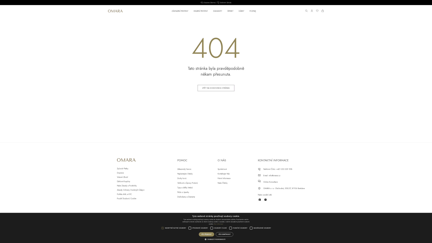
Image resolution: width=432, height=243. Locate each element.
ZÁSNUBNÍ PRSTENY (180, 11)
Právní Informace (224, 178)
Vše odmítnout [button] (224, 234)
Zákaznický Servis (184, 169)
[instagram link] (265, 199)
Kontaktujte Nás (224, 173)
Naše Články (222, 183)
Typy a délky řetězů (185, 187)
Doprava (120, 173)
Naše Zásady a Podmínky (127, 185)
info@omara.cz (274, 175)
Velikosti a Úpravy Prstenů (187, 183)
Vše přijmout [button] (206, 234)
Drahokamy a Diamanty (186, 197)
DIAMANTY (217, 11)
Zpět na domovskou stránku (216, 88)
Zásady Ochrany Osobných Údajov (130, 190)
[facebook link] (260, 199)
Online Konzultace (270, 182)
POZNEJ (253, 11)
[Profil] (311, 11)
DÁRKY (241, 11)
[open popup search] (306, 11)
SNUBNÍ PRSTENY (201, 11)
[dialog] (216, 228)
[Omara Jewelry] (115, 11)
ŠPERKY (230, 11)
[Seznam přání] (317, 11)
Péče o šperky (183, 192)
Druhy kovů (182, 178)
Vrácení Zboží (122, 177)
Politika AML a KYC (124, 194)
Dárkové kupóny (123, 181)
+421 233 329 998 (284, 169)
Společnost (222, 169)
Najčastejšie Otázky (185, 173)
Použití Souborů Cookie (126, 198)
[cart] (322, 11)
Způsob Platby (122, 168)
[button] (215, 239)
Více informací (218, 224)
